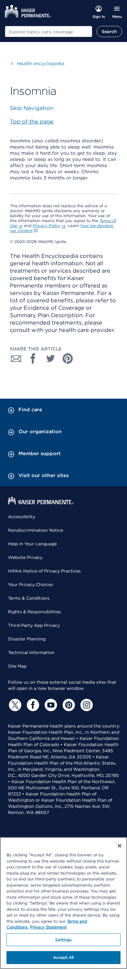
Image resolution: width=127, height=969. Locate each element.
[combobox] (48, 31)
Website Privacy (25, 557)
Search (109, 31)
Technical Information (31, 652)
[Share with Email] (16, 358)
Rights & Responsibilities (34, 611)
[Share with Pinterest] (68, 358)
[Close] (119, 846)
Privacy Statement (48, 927)
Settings (63, 940)
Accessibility (21, 516)
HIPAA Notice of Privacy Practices (44, 570)
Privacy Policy (46, 225)
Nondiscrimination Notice (35, 530)
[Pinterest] (68, 705)
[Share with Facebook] (33, 358)
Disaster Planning (27, 638)
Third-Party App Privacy (34, 625)
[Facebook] (32, 705)
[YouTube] (50, 705)
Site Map (17, 666)
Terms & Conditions (29, 598)
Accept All (63, 957)
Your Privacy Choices (30, 584)
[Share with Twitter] (50, 358)
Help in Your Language (32, 543)
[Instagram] (86, 705)
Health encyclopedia (37, 63)
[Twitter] (14, 705)
